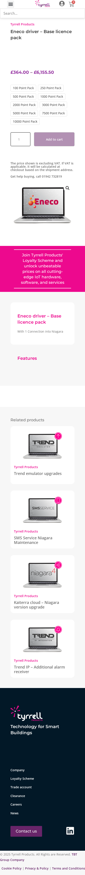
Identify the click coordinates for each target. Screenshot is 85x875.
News (14, 813)
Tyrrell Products (22, 24)
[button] (10, 4)
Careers (16, 804)
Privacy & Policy (37, 868)
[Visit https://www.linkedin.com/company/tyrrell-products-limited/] (70, 830)
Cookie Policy (12, 868)
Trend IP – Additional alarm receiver (39, 669)
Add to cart (54, 139)
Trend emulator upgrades (38, 473)
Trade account (21, 787)
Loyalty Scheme (22, 778)
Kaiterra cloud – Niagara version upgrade (36, 605)
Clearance (17, 796)
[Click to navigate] (62, 3)
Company (17, 770)
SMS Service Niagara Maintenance (33, 540)
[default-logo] (42, 4)
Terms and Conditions (68, 868)
